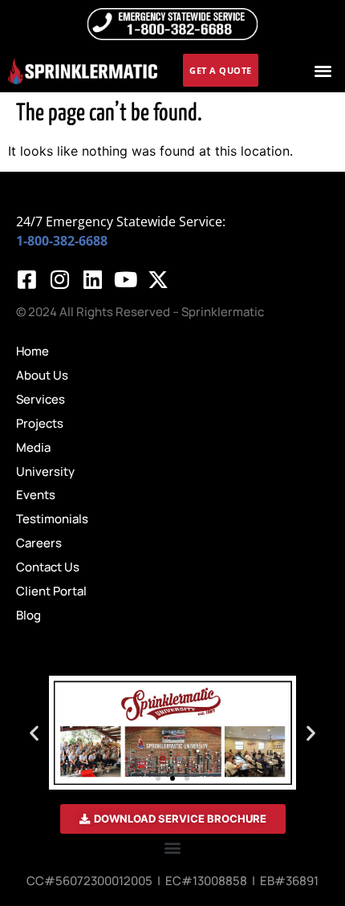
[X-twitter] (158, 279)
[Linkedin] (92, 279)
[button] (323, 70)
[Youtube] (125, 279)
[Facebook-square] (26, 279)
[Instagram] (59, 279)
